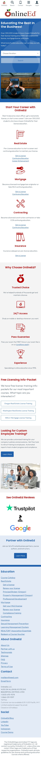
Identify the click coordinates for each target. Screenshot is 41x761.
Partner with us (8, 649)
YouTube (5, 725)
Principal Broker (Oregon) (14, 591)
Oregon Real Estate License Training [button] (18, 403)
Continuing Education (20, 158)
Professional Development (15, 599)
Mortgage (5, 602)
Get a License (20, 156)
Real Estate (6, 581)
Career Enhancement (20, 161)
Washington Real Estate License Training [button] (18, 411)
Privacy (4, 663)
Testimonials (6, 652)
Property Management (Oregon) (18, 595)
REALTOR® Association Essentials (16, 630)
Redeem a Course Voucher (13, 634)
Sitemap (4, 656)
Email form (6, 681)
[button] (37, 3)
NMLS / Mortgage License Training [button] (18, 418)
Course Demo (7, 732)
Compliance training (12, 613)
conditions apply (22, 344)
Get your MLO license (12, 606)
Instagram (5, 728)
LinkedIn (4, 721)
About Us (5, 645)
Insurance (5, 620)
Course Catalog (8, 577)
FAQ (3, 659)
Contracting (6, 616)
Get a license (8, 584)
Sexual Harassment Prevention (15, 623)
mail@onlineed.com (9, 677)
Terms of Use (7, 666)
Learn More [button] (7, 454)
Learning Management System (15, 627)
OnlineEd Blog (7, 718)
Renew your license (11, 588)
